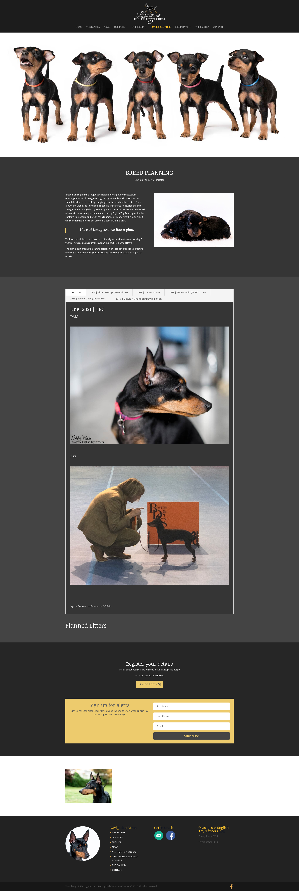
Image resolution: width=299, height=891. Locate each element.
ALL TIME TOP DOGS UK (124, 851)
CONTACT (218, 27)
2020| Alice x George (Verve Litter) (109, 292)
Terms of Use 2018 (208, 841)
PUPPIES (116, 842)
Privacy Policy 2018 (208, 836)
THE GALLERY (202, 27)
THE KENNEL (93, 27)
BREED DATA (181, 27)
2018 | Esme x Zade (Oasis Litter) (88, 298)
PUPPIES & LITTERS (161, 27)
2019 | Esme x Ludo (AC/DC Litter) (187, 292)
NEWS (107, 27)
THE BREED (138, 27)
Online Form (147, 684)
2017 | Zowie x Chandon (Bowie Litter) (139, 298)
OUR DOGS (119, 27)
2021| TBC (75, 292)
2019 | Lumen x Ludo (148, 292)
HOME (79, 27)
